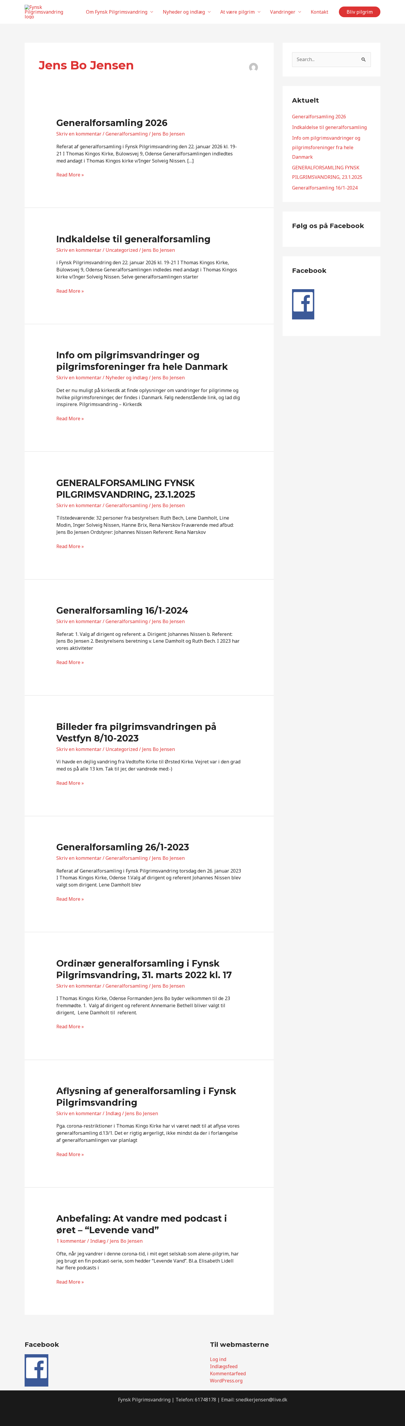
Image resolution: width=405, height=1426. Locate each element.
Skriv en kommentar (78, 133)
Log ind (218, 1359)
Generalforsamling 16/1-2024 (122, 610)
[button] (359, 12)
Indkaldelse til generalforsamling (133, 239)
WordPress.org (226, 1380)
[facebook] (303, 311)
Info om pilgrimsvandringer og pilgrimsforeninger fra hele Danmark (326, 147)
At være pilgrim (237, 12)
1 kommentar (71, 1241)
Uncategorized (122, 250)
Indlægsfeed (223, 1366)
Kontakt (319, 12)
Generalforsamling (127, 133)
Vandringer (282, 12)
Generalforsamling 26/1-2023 (122, 847)
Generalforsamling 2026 (112, 122)
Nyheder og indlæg (184, 12)
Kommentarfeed (228, 1373)
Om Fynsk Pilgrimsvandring (116, 12)
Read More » (70, 175)
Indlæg (113, 1113)
